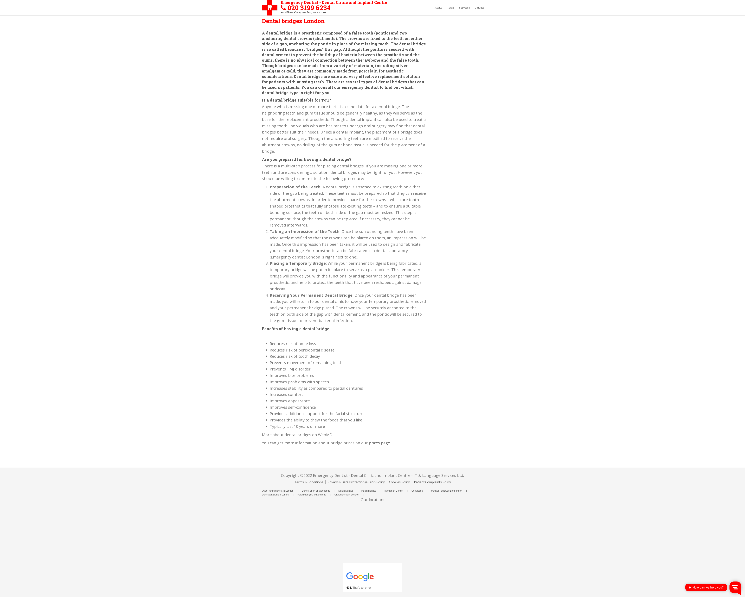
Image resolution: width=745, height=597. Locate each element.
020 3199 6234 (309, 7)
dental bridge (279, 32)
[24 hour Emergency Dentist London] (267, 9)
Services (464, 7)
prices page (379, 442)
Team (450, 7)
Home (438, 7)
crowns (304, 38)
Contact (479, 7)
